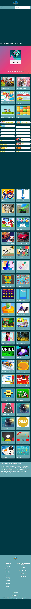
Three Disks (20, 272)
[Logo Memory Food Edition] (8, 383)
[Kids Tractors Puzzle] (8, 326)
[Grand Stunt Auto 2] (23, 212)
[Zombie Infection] (23, 341)
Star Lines (5, 300)
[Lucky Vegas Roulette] (8, 241)
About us (23, 573)
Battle (17, 151)
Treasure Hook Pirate (7, 117)
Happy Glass (20, 201)
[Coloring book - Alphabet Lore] (8, 227)
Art (17, 130)
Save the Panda (6, 258)
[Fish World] (23, 284)
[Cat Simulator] (8, 212)
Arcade (8, 575)
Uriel (3, 357)
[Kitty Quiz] (8, 455)
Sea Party (19, 457)
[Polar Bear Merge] (23, 227)
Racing (8, 578)
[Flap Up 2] (8, 398)
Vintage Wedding (21, 88)
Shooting (7, 569)
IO (22, 139)
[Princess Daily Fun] (7, 100)
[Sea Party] (23, 455)
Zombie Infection (22, 343)
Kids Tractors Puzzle (8, 329)
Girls (1, 130)
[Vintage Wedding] (23, 86)
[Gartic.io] (8, 198)
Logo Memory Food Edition (9, 386)
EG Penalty (20, 400)
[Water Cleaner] (23, 298)
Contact (23, 576)
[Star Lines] (8, 298)
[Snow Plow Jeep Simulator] (8, 369)
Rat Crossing (5, 88)
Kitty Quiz (4, 457)
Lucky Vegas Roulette (8, 243)
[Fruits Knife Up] (23, 369)
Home (2, 43)
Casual (18, 127)
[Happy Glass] (23, 198)
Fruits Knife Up (21, 372)
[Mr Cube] (23, 355)
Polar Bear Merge (21, 229)
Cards (1, 133)
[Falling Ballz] (8, 440)
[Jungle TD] (23, 412)
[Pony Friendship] (8, 269)
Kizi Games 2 (9, 122)
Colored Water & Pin (7, 286)
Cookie (23, 567)
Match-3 (18, 136)
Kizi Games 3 (25, 122)
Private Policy (23, 570)
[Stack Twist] (8, 312)
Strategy (2, 136)
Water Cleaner (21, 300)
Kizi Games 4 (9, 126)
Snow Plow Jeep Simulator (9, 372)
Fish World (20, 286)
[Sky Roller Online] (23, 312)
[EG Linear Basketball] (23, 383)
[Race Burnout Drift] (23, 241)
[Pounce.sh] (23, 255)
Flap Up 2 (4, 400)
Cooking (7, 572)
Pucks (18, 429)
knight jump (20, 103)
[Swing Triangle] (23, 440)
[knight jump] (23, 100)
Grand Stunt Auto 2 (22, 215)
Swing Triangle (21, 443)
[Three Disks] (23, 269)
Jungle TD (19, 414)
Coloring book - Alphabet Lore (10, 229)
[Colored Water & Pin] (8, 284)
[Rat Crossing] (7, 86)
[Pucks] (23, 426)
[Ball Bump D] (8, 412)
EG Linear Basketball (22, 386)
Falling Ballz (5, 443)
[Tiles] (23, 114)
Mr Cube (19, 357)
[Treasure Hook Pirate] (7, 114)
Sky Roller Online (21, 315)
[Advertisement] (15, 25)
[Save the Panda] (8, 255)
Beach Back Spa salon (8, 343)
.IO (1, 140)
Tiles (18, 117)
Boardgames (3, 144)
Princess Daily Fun (6, 103)
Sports (23, 147)
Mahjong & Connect (21, 133)
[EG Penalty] (23, 398)
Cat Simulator (6, 215)
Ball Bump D (5, 414)
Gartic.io (4, 201)
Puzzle (7, 147)
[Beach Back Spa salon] (8, 341)
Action (8, 580)
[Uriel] (8, 355)
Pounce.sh (20, 258)
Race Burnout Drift (22, 243)
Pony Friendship (6, 272)
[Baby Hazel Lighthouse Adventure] (23, 326)
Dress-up (2, 151)
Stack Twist (5, 315)
